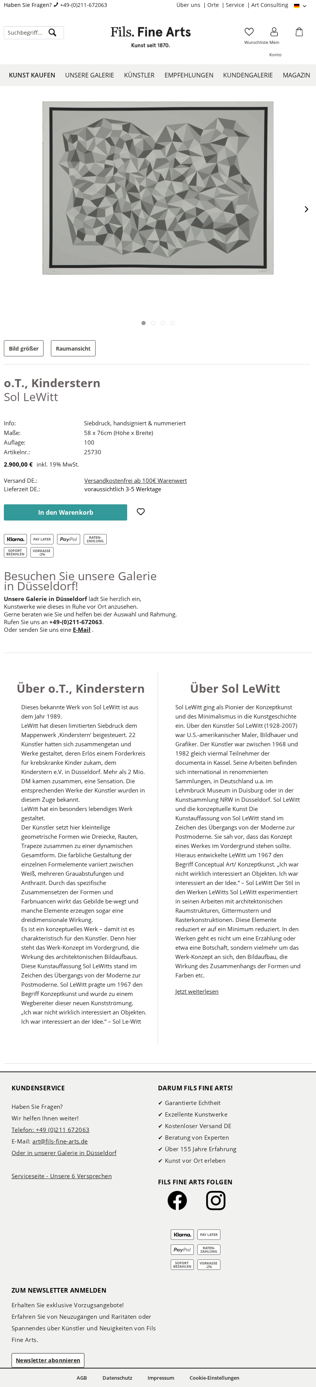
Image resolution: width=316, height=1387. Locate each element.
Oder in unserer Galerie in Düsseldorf (64, 1153)
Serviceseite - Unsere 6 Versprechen (62, 1176)
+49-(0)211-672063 (83, 4)
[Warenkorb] (300, 34)
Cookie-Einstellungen (214, 1377)
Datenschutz (117, 1377)
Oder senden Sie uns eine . (49, 629)
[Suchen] (52, 32)
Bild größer (24, 348)
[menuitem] (191, 5)
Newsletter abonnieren (48, 1360)
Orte (213, 4)
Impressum (161, 1377)
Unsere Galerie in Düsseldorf (45, 599)
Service (236, 4)
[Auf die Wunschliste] (141, 512)
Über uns (189, 4)
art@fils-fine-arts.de (59, 1141)
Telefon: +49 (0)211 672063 (50, 1129)
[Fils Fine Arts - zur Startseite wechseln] (150, 40)
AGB (82, 1377)
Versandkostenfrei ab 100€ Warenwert (135, 480)
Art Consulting (269, 4)
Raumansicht (73, 348)
